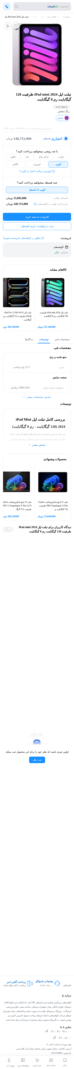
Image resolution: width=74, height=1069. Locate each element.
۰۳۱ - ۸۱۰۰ (64, 1037)
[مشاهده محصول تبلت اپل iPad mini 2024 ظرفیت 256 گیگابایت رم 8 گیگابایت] (52, 292)
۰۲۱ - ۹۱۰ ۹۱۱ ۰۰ (60, 1031)
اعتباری (52, 139)
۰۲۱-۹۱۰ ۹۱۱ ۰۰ (46, 985)
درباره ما (66, 995)
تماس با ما (65, 1027)
